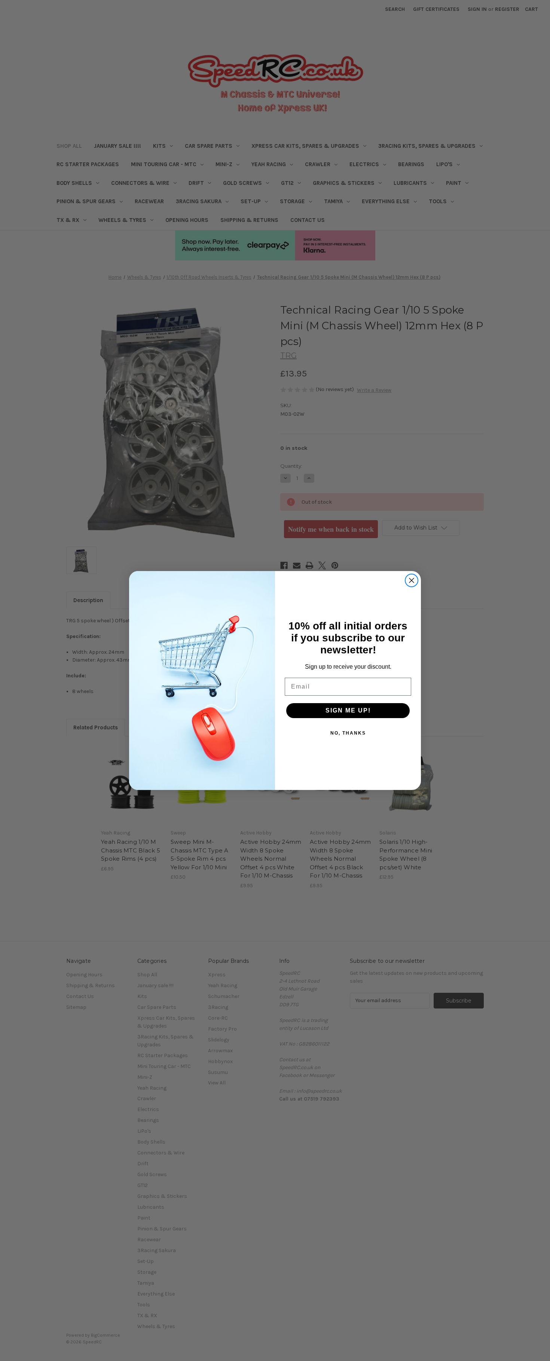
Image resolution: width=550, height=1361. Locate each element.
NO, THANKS (348, 733)
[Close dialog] (411, 580)
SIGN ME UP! (348, 711)
